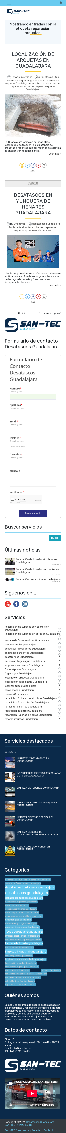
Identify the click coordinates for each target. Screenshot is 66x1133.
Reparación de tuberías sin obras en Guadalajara (32, 633)
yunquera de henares (38, 230)
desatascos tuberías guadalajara (24, 897)
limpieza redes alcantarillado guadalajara (25, 959)
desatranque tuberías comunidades (22, 912)
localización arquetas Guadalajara (24, 677)
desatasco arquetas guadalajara (25, 80)
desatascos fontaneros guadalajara (29, 887)
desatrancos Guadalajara (19, 657)
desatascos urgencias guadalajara (21, 902)
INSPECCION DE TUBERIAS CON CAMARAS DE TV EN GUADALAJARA (39, 774)
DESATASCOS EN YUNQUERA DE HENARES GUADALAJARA (33, 204)
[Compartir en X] (27, 165)
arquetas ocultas (49, 77)
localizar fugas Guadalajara (20, 685)
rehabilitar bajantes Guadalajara (23, 706)
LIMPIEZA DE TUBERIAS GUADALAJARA (38, 788)
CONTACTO (10, 752)
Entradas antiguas (49, 313)
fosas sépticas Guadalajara (20, 669)
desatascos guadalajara (46, 223)
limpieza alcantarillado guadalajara (22, 936)
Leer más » (55, 153)
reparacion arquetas (23, 86)
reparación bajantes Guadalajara (23, 710)
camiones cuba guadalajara (20, 644)
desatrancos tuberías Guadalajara (21, 909)
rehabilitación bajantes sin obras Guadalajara (31, 698)
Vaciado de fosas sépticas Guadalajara (27, 640)
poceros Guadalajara (16, 694)
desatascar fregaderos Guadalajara (25, 648)
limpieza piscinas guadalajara (18, 956)
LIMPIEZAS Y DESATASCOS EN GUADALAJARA (33, 759)
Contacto (48, 1130)
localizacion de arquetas (46, 83)
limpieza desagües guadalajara (19, 947)
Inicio (23, 313)
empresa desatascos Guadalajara (24, 665)
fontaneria (15, 227)
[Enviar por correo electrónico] (21, 165)
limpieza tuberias (33, 227)
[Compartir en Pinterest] (38, 165)
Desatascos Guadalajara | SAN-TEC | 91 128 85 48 (30, 1123)
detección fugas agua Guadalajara (25, 661)
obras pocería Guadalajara (20, 690)
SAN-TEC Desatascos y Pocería (22, 1130)
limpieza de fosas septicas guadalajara (23, 939)
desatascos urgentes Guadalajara (24, 652)
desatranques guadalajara (18, 919)
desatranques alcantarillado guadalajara (24, 916)
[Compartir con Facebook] (33, 165)
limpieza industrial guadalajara (25, 951)
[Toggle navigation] (9, 3)
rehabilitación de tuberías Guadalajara (27, 702)
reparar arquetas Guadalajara (22, 719)
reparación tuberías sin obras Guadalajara (28, 714)
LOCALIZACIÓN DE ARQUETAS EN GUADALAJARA (33, 60)
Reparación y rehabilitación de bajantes (38, 579)
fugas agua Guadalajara (19, 673)
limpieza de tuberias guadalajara (24, 943)
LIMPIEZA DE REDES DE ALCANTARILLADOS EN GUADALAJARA (38, 833)
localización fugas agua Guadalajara (26, 681)
